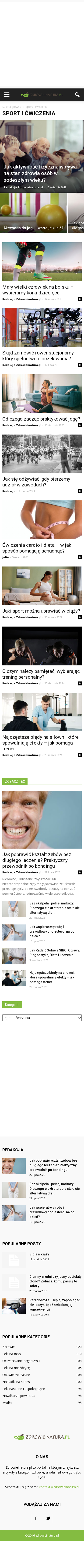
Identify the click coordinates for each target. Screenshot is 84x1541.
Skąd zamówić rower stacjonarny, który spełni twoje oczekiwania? (38, 355)
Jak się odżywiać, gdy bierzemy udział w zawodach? (36, 482)
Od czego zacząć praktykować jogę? (41, 419)
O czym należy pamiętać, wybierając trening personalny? (41, 674)
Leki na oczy (11, 1354)
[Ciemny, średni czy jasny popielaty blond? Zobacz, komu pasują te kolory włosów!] (14, 1282)
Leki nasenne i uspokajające (23, 1388)
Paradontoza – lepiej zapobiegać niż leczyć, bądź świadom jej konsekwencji (54, 1304)
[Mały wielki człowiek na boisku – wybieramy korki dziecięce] (42, 261)
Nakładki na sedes (16, 1381)
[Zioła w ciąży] (14, 1260)
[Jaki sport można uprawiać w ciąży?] (42, 585)
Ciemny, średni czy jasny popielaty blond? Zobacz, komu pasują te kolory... (55, 1281)
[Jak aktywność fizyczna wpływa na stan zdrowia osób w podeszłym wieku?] (42, 156)
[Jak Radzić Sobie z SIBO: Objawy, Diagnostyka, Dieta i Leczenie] (14, 956)
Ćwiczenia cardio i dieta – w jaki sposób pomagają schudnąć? (37, 548)
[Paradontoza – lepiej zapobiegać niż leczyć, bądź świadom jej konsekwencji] (14, 1306)
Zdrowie (8, 1347)
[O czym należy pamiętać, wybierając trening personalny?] (42, 646)
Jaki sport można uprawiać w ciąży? (41, 611)
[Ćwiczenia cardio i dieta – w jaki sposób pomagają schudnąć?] (42, 519)
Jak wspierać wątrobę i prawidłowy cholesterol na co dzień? (51, 931)
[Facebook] (35, 1518)
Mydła (7, 1402)
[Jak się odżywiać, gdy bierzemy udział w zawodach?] (42, 454)
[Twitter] (48, 1518)
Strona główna (11, 107)
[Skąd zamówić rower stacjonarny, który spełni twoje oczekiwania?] (42, 327)
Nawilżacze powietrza (18, 1395)
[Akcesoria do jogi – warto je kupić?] (33, 218)
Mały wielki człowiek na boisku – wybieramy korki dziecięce (38, 290)
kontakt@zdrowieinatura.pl (59, 1487)
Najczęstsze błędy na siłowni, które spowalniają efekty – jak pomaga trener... (40, 743)
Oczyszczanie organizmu (21, 1361)
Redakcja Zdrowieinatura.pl (23, 187)
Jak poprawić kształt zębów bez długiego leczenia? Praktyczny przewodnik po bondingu (36, 860)
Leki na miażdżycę (16, 1368)
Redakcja (8, 491)
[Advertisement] (42, 44)
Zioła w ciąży (39, 1254)
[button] (77, 94)
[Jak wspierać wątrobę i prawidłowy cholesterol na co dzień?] (14, 932)
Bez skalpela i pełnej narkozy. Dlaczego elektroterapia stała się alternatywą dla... (54, 907)
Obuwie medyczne (16, 1374)
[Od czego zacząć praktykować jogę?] (42, 393)
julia (5, 557)
